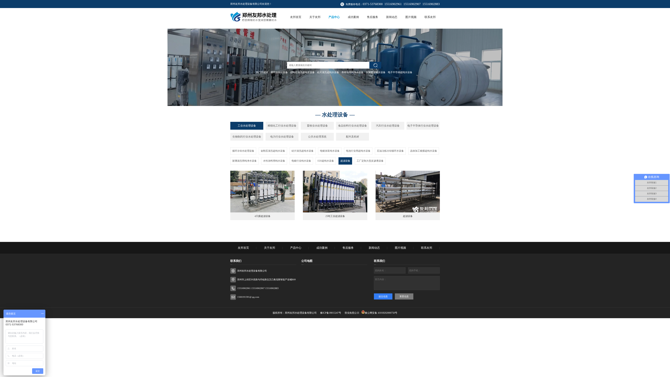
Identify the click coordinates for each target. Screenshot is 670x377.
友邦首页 (295, 17)
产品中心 (334, 17)
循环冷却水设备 (279, 72)
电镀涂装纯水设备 (330, 151)
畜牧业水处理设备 (317, 125)
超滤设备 (345, 161)
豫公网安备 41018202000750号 (381, 313)
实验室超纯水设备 (375, 72)
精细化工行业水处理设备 (282, 125)
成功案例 (353, 17)
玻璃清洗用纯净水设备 (244, 161)
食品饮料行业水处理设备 (352, 125)
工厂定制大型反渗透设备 (370, 161)
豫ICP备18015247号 (331, 313)
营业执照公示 (352, 313)
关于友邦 (315, 17)
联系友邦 (430, 17)
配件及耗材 (352, 136)
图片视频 (410, 17)
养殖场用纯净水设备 (352, 72)
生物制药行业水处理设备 (246, 136)
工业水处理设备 (247, 125)
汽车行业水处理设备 (388, 125)
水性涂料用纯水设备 (274, 161)
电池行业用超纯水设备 (358, 151)
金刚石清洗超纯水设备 (302, 72)
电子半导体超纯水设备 (400, 72)
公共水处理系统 (317, 136)
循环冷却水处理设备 (243, 151)
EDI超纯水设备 (326, 161)
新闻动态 (391, 17)
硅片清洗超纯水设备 (328, 72)
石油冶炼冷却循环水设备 (390, 151)
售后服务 (372, 17)
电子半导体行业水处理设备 (423, 125)
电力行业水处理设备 (282, 136)
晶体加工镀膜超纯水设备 (423, 151)
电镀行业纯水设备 (301, 161)
